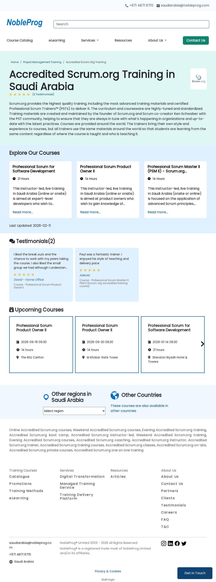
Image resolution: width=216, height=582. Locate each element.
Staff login (108, 579)
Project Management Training (42, 62)
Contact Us (195, 40)
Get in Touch (194, 573)
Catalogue (19, 476)
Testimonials (173, 505)
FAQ (165, 519)
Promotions (20, 483)
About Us (156, 40)
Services (88, 40)
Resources (123, 40)
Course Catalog (20, 40)
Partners (169, 490)
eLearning (57, 40)
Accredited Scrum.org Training (86, 62)
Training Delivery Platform (76, 496)
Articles (118, 476)
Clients (168, 498)
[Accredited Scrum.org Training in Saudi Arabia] (28, 22)
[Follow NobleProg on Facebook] (177, 543)
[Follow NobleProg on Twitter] (183, 543)
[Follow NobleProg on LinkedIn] (170, 543)
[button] (201, 344)
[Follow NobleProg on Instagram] (163, 543)
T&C (165, 526)
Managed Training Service (77, 485)
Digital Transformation (82, 476)
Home (15, 62)
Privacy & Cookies (108, 571)
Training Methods (26, 490)
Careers (169, 512)
